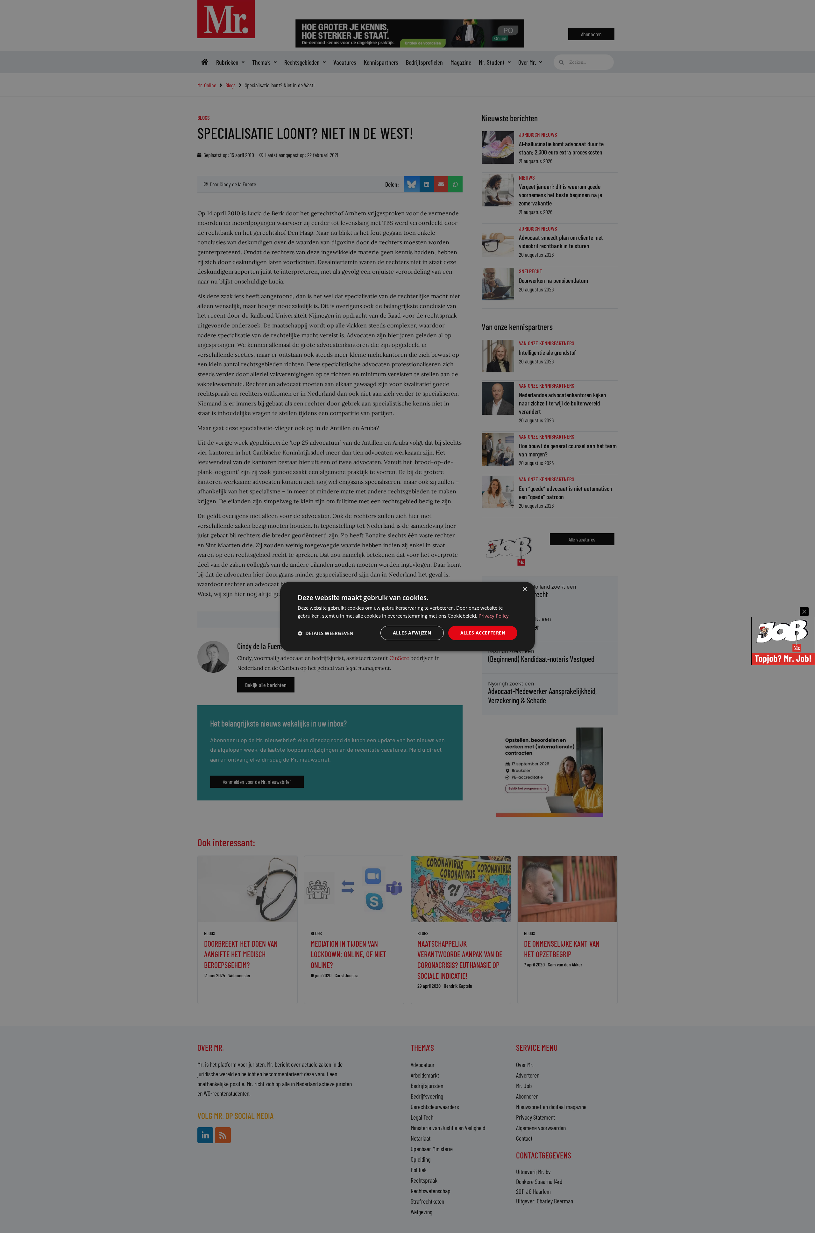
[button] (325, 632)
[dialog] (407, 616)
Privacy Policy (493, 615)
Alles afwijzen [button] (412, 633)
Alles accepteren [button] (482, 633)
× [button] (524, 589)
